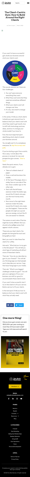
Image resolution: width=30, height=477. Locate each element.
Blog (15, 418)
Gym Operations (15, 441)
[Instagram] (17, 399)
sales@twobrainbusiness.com (15, 395)
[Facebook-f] (9, 399)
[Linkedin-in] (13, 399)
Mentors (15, 408)
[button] (28, 3)
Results (15, 411)
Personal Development (15, 446)
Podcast (15, 428)
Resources (14, 416)
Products (14, 413)
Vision (15, 444)
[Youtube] (21, 399)
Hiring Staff (15, 439)
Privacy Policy (15, 459)
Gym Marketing (15, 431)
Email (15, 393)
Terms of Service (15, 456)
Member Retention (15, 436)
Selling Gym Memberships (15, 434)
